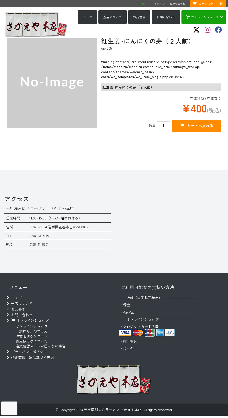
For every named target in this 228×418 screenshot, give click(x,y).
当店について (112, 17)
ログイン (159, 3)
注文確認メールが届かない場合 (40, 346)
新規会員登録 (177, 3)
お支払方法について (32, 341)
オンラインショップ (204, 17)
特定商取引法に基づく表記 (32, 357)
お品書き (139, 17)
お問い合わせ (166, 17)
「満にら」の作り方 (32, 331)
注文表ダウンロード (32, 336)
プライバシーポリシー (29, 351)
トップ (87, 17)
